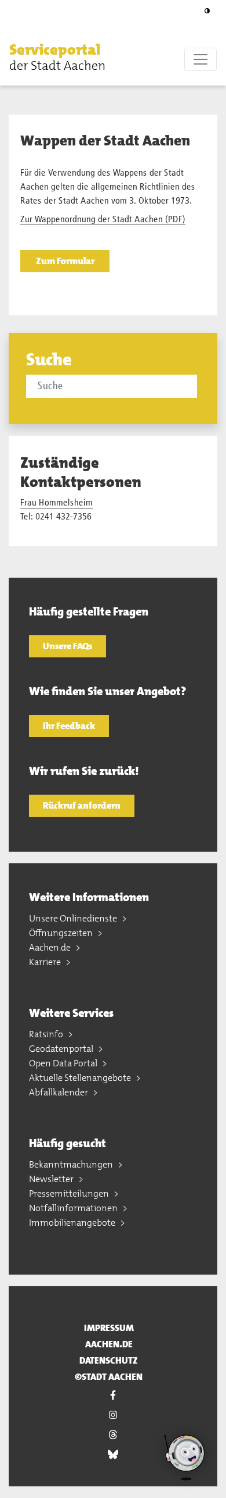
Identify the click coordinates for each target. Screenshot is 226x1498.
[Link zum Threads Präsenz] (113, 1434)
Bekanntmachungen (72, 1164)
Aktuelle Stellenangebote (81, 1078)
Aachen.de (50, 947)
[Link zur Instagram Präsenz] (113, 1415)
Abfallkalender (59, 1092)
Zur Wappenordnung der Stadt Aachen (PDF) (102, 220)
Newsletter (52, 1179)
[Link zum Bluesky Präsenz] (113, 1454)
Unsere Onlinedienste (74, 918)
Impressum (109, 1328)
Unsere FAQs (67, 646)
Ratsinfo (47, 1034)
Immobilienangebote (73, 1222)
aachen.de (109, 1344)
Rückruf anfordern (82, 805)
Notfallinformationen (74, 1208)
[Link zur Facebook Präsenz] (113, 1395)
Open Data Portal (64, 1063)
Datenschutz (108, 1360)
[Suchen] (199, 386)
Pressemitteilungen (70, 1193)
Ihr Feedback (69, 726)
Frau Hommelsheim (56, 503)
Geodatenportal (62, 1048)
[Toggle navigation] (200, 59)
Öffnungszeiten (61, 933)
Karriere (46, 962)
